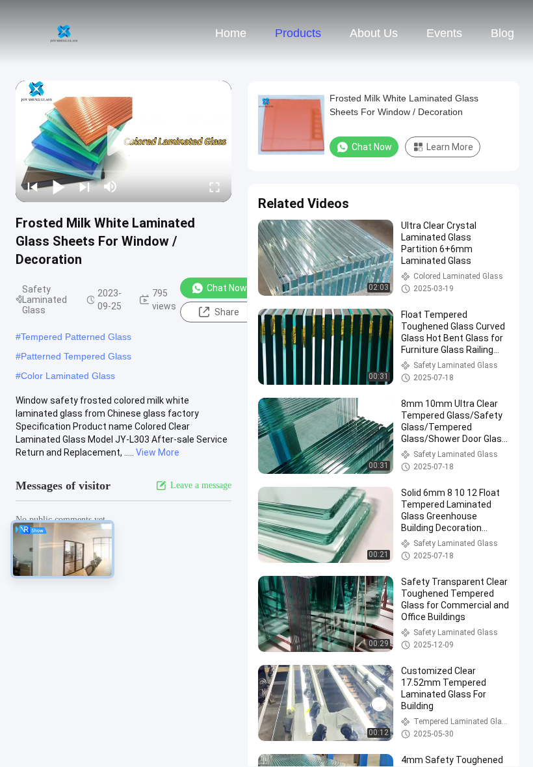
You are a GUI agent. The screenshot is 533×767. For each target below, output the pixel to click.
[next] (85, 186)
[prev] (33, 186)
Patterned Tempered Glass (76, 356)
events (444, 33)
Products (298, 33)
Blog (502, 33)
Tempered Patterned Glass (76, 337)
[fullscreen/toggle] (215, 186)
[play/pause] (59, 186)
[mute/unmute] (111, 186)
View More (157, 452)
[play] (123, 141)
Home (230, 33)
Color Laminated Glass (68, 375)
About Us (374, 33)
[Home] (63, 32)
